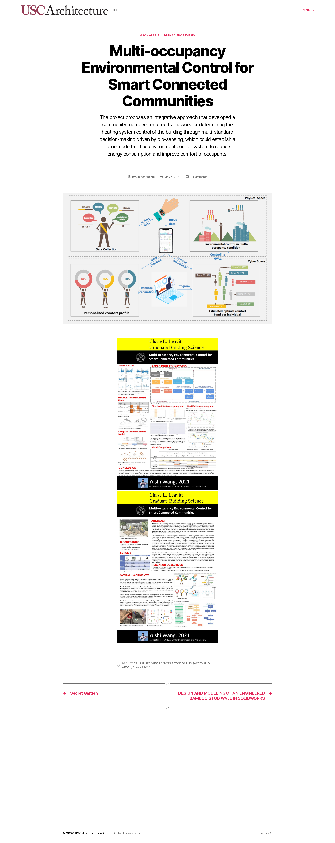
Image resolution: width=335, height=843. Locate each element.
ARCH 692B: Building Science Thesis (167, 35)
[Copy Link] (171, 166)
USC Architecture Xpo (91, 833)
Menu (307, 10)
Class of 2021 (141, 667)
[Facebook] (157, 166)
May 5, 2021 (172, 177)
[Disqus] (167, 765)
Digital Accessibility (126, 833)
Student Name (145, 177)
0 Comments (199, 177)
